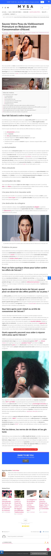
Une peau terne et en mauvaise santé (13, 100)
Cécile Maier (5, 32)
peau (17, 73)
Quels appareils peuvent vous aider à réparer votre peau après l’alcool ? (19, 110)
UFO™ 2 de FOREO (10, 401)
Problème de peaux (9, 103)
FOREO (29, 32)
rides (8, 135)
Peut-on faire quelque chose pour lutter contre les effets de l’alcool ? (19, 105)
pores (13, 344)
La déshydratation (9, 96)
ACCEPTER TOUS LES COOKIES (39, 553)
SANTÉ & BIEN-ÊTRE (9, 17)
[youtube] (8, 7)
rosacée (12, 254)
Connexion (46, 531)
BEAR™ (14, 418)
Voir (42, 2)
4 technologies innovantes (39, 403)
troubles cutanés (14, 258)
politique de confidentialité (22, 553)
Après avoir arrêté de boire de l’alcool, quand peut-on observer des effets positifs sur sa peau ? (25, 107)
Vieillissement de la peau (44, 32)
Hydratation (33, 32)
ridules (9, 186)
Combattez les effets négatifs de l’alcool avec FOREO (25, 449)
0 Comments (16, 33)
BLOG (4, 17)
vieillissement (7, 210)
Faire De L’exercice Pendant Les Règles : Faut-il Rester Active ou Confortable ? (44, 505)
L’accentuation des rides (10, 99)
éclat (24, 164)
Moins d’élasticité (8, 97)
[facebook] (2, 7)
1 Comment (32, 512)
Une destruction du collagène (11, 102)
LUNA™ (36, 341)
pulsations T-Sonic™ (27, 343)
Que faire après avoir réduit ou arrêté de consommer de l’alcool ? (18, 108)
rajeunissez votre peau (32, 411)
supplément (42, 323)
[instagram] (5, 7)
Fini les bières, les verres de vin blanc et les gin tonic (15, 111)
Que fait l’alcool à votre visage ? (10, 94)
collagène (36, 207)
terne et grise (12, 197)
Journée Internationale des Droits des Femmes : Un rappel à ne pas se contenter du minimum (6, 505)
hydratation (28, 156)
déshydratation (11, 132)
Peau (37, 32)
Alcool (26, 32)
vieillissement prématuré (32, 282)
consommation (32, 303)
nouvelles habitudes (35, 321)
